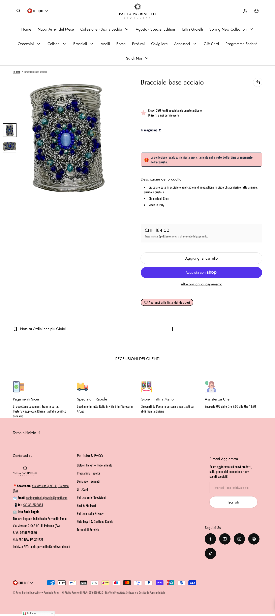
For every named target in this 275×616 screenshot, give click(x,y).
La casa (16, 72)
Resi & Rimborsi (86, 505)
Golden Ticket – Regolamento (94, 465)
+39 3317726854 (33, 504)
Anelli (105, 43)
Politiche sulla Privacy (90, 513)
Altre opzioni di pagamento (201, 284)
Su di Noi (134, 58)
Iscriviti (233, 502)
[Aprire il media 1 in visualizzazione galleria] (9, 130)
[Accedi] (245, 11)
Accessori (182, 43)
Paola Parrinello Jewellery (28, 592)
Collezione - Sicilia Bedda (101, 29)
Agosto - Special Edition (155, 29)
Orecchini (26, 43)
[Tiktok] (210, 553)
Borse (121, 43)
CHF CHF (38, 10)
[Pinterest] (253, 539)
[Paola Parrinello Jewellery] (137, 11)
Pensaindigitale (157, 592)
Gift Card (211, 43)
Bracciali (80, 43)
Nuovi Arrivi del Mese (56, 29)
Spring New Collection (228, 29)
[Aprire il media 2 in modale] (67, 138)
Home (26, 29)
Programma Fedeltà (241, 43)
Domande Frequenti (88, 481)
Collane (54, 43)
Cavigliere (159, 43)
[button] (18, 11)
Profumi (138, 43)
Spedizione (164, 236)
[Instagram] (239, 539)
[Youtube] (225, 539)
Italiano (31, 613)
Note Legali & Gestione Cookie (95, 521)
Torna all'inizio (24, 432)
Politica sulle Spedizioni (91, 497)
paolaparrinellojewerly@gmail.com (46, 497)
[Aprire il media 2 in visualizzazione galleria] (9, 146)
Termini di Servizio (88, 529)
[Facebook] (210, 539)
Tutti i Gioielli (192, 29)
